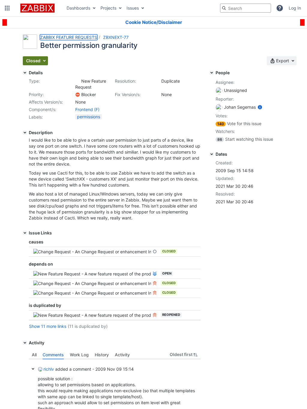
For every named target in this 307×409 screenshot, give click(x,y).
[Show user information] (260, 107)
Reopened (171, 315)
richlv (48, 369)
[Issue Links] (25, 233)
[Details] (25, 73)
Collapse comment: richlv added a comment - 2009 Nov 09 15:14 (33, 368)
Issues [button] (133, 7)
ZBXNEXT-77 (116, 37)
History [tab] (102, 354)
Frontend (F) (87, 109)
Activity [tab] (122, 354)
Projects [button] (108, 7)
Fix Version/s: (128, 94)
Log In (295, 7)
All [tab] (34, 354)
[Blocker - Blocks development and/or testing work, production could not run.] (77, 94)
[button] (7, 8)
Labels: (36, 116)
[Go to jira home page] (37, 8)
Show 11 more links (47, 326)
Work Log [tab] (79, 354)
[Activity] (25, 343)
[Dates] (212, 154)
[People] (212, 73)
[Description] (25, 133)
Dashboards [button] (78, 7)
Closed (169, 251)
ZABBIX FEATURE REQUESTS (68, 37)
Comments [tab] (53, 354)
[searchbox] (245, 8)
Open (166, 273)
